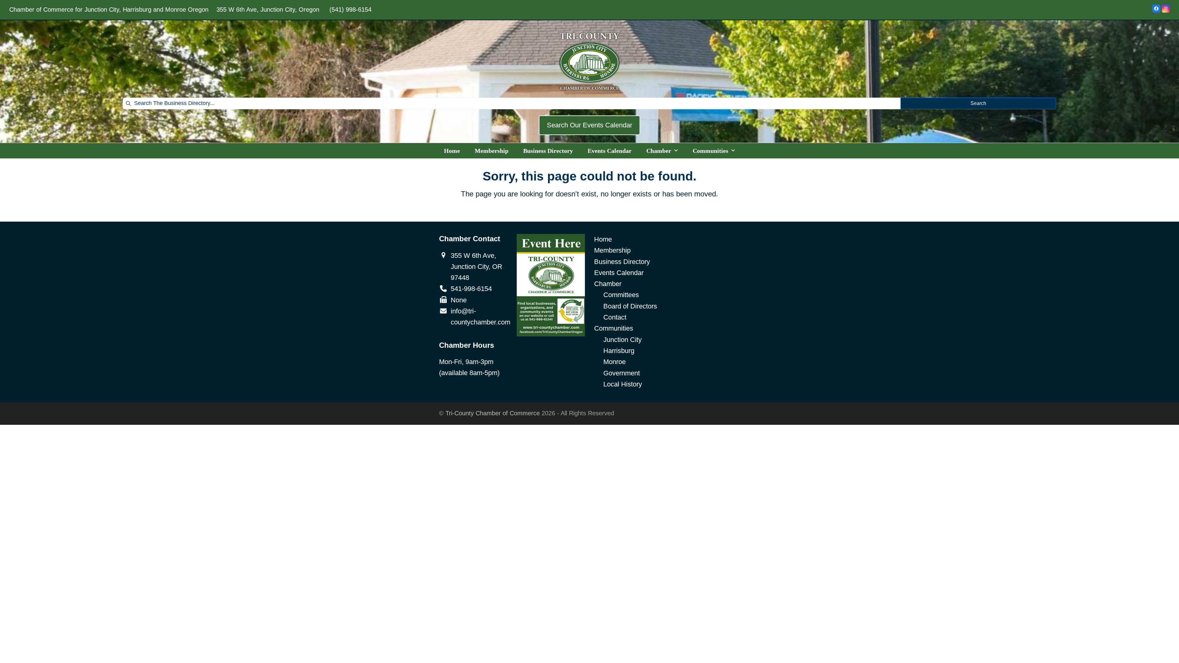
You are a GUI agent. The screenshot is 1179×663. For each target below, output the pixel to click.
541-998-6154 (471, 289)
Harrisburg (618, 351)
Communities (613, 328)
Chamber (607, 284)
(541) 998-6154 (350, 9)
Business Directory (622, 262)
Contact (614, 317)
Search (978, 103)
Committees (621, 295)
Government (621, 373)
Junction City (622, 339)
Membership (612, 250)
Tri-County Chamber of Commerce (493, 413)
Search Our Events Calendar (589, 125)
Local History (622, 384)
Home (603, 239)
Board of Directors (630, 306)
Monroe (614, 362)
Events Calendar (619, 273)
